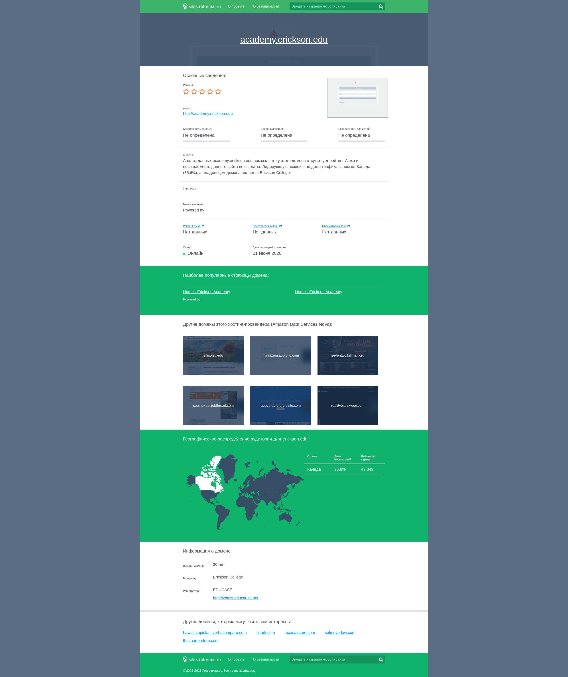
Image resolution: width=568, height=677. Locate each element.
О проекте (236, 6)
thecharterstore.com (201, 640)
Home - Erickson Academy (206, 292)
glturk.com (265, 632)
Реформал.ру (212, 670)
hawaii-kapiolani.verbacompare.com (215, 632)
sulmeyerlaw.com (340, 632)
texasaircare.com (300, 632)
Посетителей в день (265, 226)
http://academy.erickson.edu (208, 113)
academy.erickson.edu (284, 39)
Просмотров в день (334, 226)
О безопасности (266, 6)
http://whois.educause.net (235, 598)
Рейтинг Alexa (192, 226)
